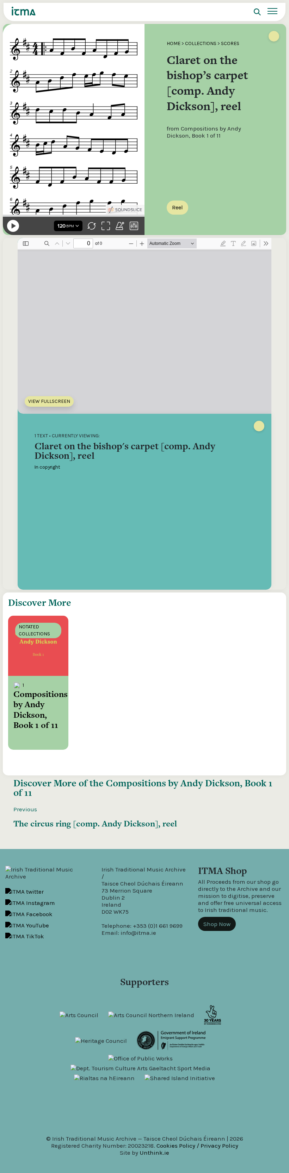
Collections (200, 43)
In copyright (47, 467)
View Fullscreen (49, 401)
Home (173, 43)
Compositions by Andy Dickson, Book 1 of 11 (142, 787)
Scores (230, 43)
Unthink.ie (154, 1152)
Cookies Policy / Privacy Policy (197, 1145)
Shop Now (216, 923)
